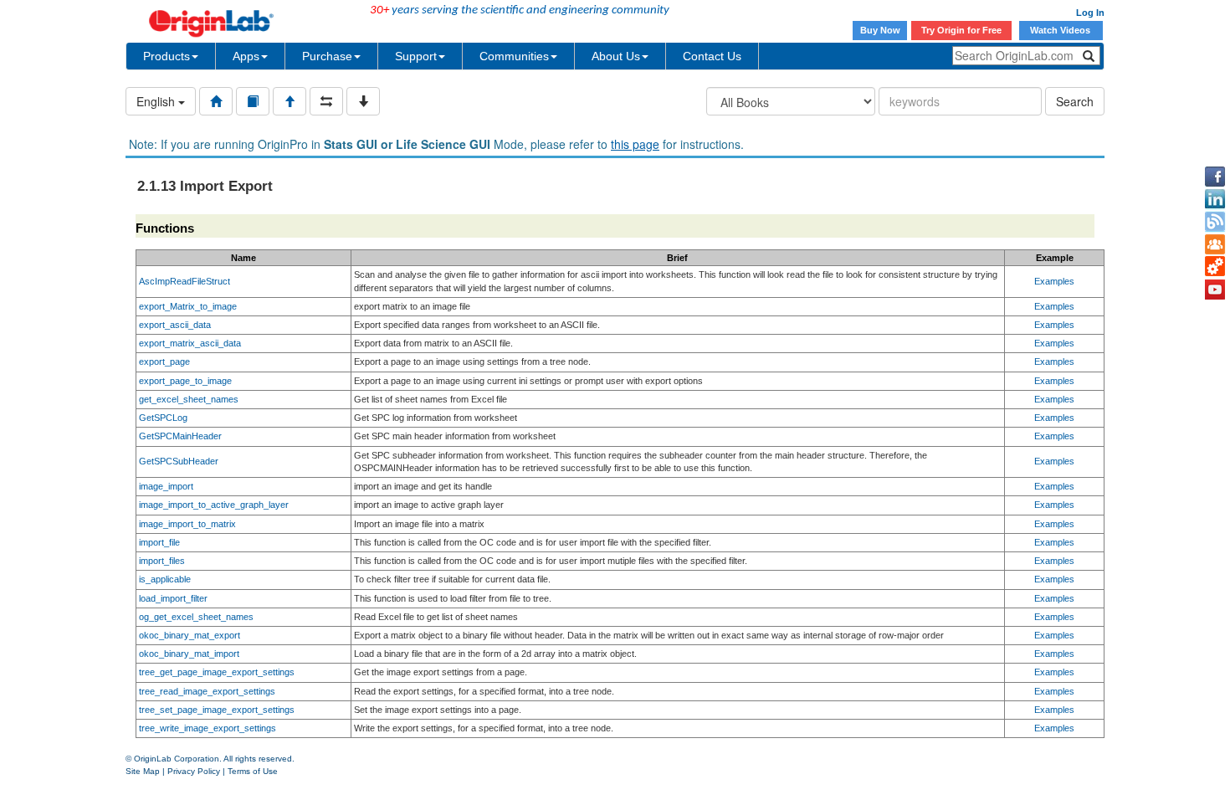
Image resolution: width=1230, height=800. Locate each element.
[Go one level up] (289, 101)
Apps (246, 56)
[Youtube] (1215, 289)
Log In (1090, 13)
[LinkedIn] (1215, 199)
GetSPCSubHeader (178, 461)
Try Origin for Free (961, 30)
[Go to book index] (252, 101)
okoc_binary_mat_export (189, 635)
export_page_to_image (185, 381)
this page (635, 144)
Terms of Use (253, 771)
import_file (159, 542)
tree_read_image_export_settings (207, 691)
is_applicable (165, 579)
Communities (514, 56)
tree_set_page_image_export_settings (217, 710)
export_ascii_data (175, 325)
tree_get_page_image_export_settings (217, 672)
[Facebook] (1215, 176)
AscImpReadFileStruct (184, 281)
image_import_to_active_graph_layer (214, 505)
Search (1075, 101)
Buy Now (880, 30)
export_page (164, 361)
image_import (166, 486)
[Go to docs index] (216, 101)
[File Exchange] (1215, 267)
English (157, 101)
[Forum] (1215, 244)
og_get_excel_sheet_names (196, 617)
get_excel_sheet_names (188, 399)
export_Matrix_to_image (188, 306)
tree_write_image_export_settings (207, 728)
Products (166, 56)
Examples (1054, 281)
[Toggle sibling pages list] (326, 101)
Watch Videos (1061, 30)
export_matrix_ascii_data (190, 343)
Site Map (143, 771)
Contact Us (712, 56)
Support (416, 56)
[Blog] (1215, 222)
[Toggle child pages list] (363, 101)
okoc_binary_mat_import (189, 654)
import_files (162, 561)
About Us (616, 56)
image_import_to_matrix (187, 524)
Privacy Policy (193, 771)
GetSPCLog (163, 418)
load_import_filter (173, 598)
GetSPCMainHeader (180, 436)
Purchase (327, 56)
